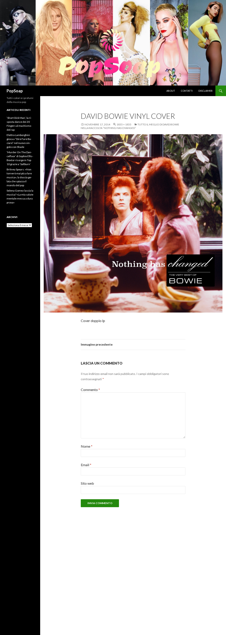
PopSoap (15, 90)
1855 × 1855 (124, 124)
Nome (86, 446)
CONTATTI (187, 90)
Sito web (87, 483)
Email (86, 465)
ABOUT (170, 90)
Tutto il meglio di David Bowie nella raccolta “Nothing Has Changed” (130, 126)
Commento (90, 389)
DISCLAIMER (205, 90)
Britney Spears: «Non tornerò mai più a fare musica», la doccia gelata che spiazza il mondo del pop (19, 177)
